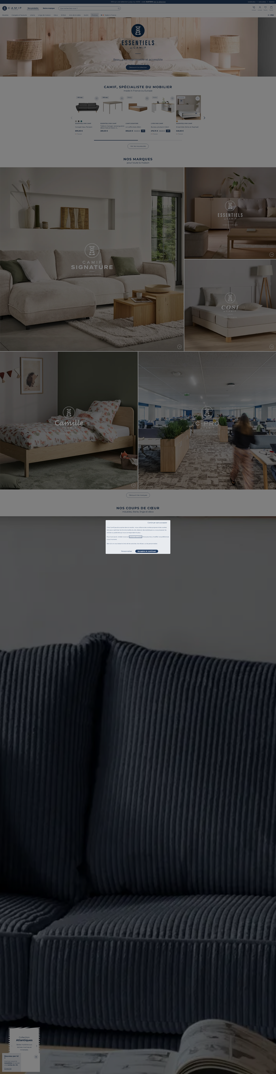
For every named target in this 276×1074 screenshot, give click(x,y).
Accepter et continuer (147, 551)
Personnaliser (126, 551)
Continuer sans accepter (157, 523)
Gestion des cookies (135, 537)
